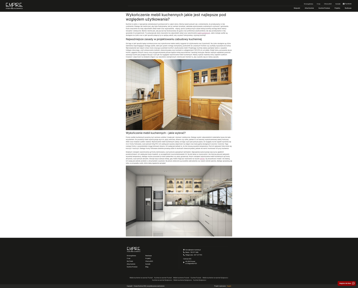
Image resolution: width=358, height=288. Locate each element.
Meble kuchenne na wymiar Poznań (141, 278)
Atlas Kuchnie (309, 8)
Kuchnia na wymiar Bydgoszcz (162, 280)
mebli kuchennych (203, 33)
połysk (202, 159)
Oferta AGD (328, 4)
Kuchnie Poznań (196, 278)
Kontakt (337, 4)
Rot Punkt (130, 261)
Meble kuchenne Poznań (181, 278)
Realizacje (348, 8)
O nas (318, 4)
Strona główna (308, 4)
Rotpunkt (297, 8)
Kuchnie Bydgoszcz (199, 280)
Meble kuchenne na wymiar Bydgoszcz (215, 278)
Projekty (337, 8)
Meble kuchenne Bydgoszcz (182, 280)
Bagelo (229, 286)
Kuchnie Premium (324, 8)
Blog (146, 267)
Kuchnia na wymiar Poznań (163, 278)
